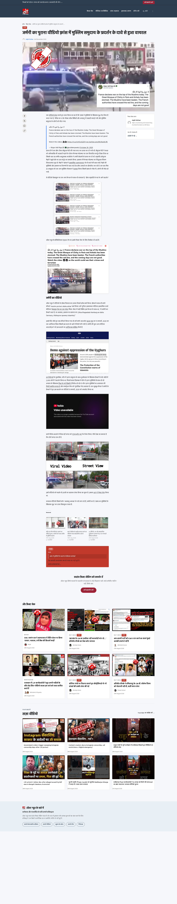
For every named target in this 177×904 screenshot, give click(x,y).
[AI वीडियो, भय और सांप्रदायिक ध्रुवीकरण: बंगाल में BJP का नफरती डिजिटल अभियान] (98, 522)
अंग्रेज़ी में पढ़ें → (132, 136)
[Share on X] (24, 121)
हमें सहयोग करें (148, 2)
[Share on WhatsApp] (24, 126)
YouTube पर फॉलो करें (146, 713)
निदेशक (80, 824)
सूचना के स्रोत (59, 824)
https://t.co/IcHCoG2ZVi (76, 142)
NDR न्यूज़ (90, 321)
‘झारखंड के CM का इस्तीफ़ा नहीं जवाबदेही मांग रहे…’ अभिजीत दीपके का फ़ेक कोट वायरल (87, 640)
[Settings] (153, 11)
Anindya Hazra (77, 645)
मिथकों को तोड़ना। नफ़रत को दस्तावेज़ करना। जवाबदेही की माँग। (42, 2)
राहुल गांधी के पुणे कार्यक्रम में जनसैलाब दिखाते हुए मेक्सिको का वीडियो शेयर (133, 746)
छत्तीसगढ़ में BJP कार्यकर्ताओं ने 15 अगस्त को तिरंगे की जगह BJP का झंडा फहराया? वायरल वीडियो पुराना (133, 783)
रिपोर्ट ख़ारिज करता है (53, 386)
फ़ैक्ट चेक (90, 11)
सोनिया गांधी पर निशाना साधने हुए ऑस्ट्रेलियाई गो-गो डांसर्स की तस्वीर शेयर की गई (88, 685)
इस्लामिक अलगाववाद (76, 163)
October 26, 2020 (86, 147)
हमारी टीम (71, 824)
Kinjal (29, 644)
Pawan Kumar (121, 690)
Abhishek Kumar (122, 645)
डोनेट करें (136, 11)
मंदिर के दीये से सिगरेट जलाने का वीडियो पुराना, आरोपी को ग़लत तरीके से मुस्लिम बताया (55, 534)
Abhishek (32, 692)
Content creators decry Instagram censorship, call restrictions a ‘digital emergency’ (87, 746)
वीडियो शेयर (53, 115)
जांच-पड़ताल (114, 11)
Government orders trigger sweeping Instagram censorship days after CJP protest (41, 746)
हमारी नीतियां (47, 824)
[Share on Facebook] (24, 116)
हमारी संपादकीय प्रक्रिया (31, 824)
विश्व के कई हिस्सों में (64, 383)
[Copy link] (24, 131)
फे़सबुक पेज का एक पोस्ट (60, 309)
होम (23, 24)
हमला (75, 169)
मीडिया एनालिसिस (102, 11)
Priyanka (39, 692)
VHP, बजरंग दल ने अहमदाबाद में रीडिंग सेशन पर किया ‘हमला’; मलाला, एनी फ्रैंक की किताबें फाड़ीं (43, 639)
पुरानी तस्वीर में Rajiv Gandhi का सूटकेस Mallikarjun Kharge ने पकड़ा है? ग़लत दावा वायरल (88, 783)
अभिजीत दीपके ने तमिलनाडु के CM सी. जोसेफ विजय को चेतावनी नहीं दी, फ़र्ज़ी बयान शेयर (132, 685)
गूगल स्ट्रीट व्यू (76, 434)
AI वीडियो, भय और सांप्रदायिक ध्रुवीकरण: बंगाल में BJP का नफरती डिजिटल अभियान (97, 534)
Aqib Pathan (29, 39)
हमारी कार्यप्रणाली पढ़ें (54, 564)
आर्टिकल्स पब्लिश (72, 327)
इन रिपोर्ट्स (49, 377)
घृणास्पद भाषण (126, 11)
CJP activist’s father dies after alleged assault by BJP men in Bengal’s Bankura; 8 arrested (43, 783)
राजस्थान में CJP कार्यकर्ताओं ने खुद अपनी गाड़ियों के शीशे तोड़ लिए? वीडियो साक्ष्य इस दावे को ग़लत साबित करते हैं (43, 686)
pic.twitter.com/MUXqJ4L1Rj (97, 142)
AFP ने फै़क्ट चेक (99, 492)
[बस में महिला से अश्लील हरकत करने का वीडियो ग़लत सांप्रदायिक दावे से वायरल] (77, 522)
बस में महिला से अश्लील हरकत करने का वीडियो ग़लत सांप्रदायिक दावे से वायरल (77, 534)
